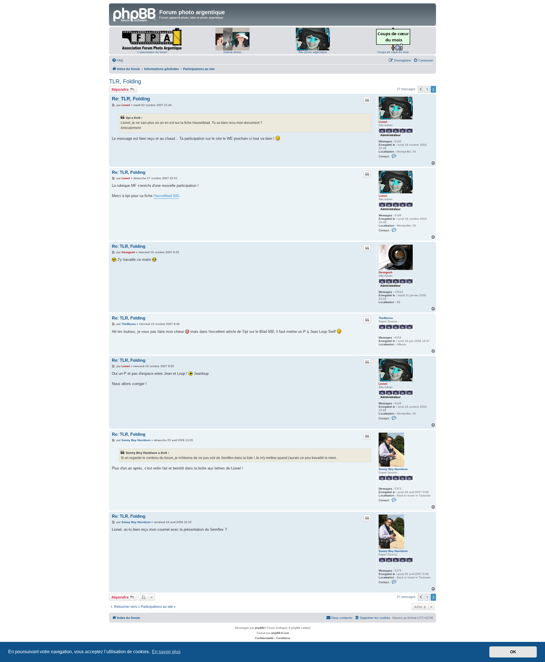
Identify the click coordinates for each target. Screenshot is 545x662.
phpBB (259, 627)
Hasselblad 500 (166, 196)
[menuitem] (117, 60)
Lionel (383, 121)
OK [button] (513, 652)
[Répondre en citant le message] (367, 100)
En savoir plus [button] (166, 651)
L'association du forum (152, 52)
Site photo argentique (312, 52)
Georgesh (385, 272)
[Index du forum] (134, 14)
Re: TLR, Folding (131, 98)
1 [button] (427, 89)
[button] (421, 89)
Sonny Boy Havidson (393, 469)
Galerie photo (232, 52)
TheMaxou (386, 318)
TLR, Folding (125, 81)
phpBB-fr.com (280, 632)
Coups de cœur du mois (393, 52)
